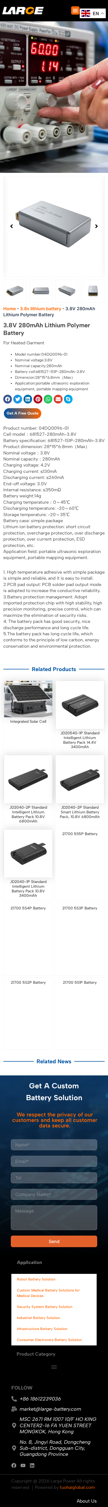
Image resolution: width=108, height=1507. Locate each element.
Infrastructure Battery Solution (42, 1329)
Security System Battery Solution (44, 1307)
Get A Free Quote (22, 413)
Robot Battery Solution (36, 1279)
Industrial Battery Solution (38, 1318)
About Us (87, 1501)
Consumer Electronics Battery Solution (49, 1340)
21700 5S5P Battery (79, 834)
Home (9, 308)
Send (54, 1241)
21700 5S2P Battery (28, 982)
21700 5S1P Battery (80, 982)
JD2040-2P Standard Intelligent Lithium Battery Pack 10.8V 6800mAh (28, 814)
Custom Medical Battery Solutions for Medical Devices (48, 1293)
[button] (75, 10)
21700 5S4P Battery (28, 908)
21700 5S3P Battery (79, 908)
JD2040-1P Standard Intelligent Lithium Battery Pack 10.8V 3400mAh (28, 888)
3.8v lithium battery (40, 308)
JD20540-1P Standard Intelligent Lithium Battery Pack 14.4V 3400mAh (79, 740)
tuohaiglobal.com (77, 1487)
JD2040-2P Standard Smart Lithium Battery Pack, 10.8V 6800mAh (80, 812)
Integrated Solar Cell (28, 721)
